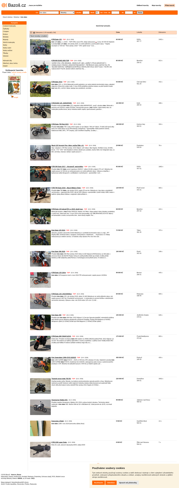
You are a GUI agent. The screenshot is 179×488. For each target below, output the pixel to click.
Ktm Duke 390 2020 (58, 251)
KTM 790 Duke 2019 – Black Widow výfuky (66, 188)
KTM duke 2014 (57, 82)
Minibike (6, 37)
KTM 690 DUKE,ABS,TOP (60, 60)
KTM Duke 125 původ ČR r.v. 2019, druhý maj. (67, 209)
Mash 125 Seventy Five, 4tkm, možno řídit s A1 (68, 145)
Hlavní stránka (7, 17)
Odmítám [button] (111, 483)
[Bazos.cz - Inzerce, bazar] (14, 7)
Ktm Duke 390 (56, 315)
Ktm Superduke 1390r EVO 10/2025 (64, 357)
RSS (53, 476)
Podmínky (37, 476)
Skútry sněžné (7, 50)
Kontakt (24, 476)
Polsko (27, 484)
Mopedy (5, 39)
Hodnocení (17, 476)
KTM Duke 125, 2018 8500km (62, 294)
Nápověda (4, 476)
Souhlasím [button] (98, 483)
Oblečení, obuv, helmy (10, 63)
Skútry (5, 45)
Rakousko (33, 484)
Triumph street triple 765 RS (61, 379)
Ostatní (5, 66)
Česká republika (10, 484)
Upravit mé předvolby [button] (128, 483)
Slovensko (20, 484)
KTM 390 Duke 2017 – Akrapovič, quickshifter (67, 166)
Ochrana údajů (46, 476)
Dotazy (11, 476)
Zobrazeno (162, 32)
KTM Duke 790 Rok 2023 (60, 124)
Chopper (6, 31)
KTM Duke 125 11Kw (59, 273)
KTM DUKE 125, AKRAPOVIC (62, 103)
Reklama (31, 476)
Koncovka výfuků (58, 421)
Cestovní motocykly (9, 26)
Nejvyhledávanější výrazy (20, 482)
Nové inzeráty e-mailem (38, 36)
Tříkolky (5, 53)
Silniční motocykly (9, 42)
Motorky (16, 17)
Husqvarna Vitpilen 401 (60, 400)
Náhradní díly (7, 60)
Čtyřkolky (6, 29)
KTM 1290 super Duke (59, 442)
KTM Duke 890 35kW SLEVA (61, 336)
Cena (118, 32)
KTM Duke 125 (57, 39)
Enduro (5, 34)
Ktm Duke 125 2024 (58, 230)
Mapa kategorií (6, 482)
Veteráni (5, 56)
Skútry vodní (7, 48)
